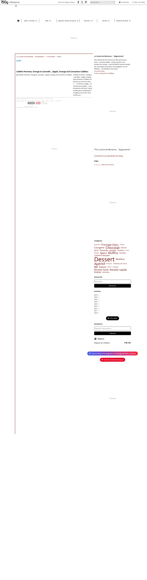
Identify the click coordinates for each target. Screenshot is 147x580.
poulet (112, 250)
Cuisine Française (102, 255)
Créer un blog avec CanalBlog (104, 73)
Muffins (113, 252)
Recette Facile (101, 270)
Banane (124, 247)
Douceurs (87, 21)
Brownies (109, 263)
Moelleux (120, 259)
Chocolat (113, 247)
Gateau (102, 267)
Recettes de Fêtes (122, 21)
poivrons (97, 244)
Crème (122, 244)
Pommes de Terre (120, 263)
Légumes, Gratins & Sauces (67, 21)
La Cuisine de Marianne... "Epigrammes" (30, 57)
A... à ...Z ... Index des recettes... (104, 165)
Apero (103, 253)
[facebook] (78, 2)
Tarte (96, 250)
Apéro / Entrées (29, 21)
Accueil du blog (99, 71)
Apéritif (99, 263)
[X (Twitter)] (82, 2)
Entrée (97, 272)
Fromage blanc (110, 244)
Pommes (104, 250)
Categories (51, 57)
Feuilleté (120, 250)
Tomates (122, 253)
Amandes (105, 272)
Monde (104, 21)
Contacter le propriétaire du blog (108, 156)
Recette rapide (118, 269)
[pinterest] (85, 2)
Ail (96, 266)
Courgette (99, 248)
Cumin (127, 250)
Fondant (115, 267)
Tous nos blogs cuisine (66, 2)
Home (18, 20)
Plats (47, 21)
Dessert (104, 259)
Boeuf (109, 267)
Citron (96, 253)
